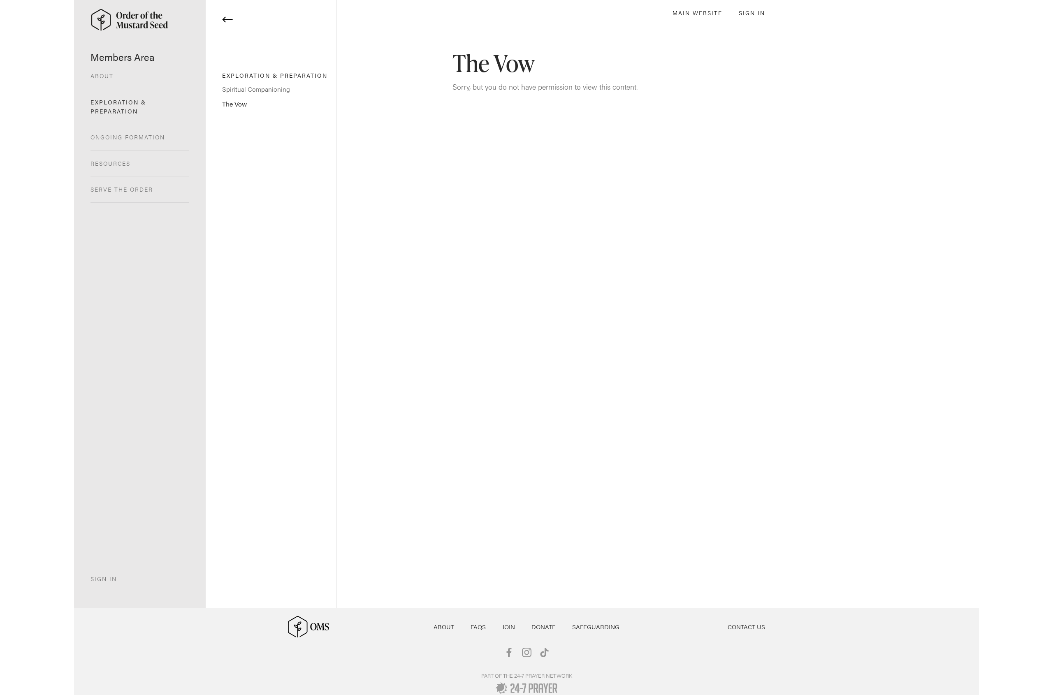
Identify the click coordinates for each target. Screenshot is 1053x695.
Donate (543, 626)
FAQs (478, 626)
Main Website (697, 13)
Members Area (122, 57)
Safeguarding (595, 626)
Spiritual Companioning (256, 89)
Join (508, 626)
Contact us (746, 626)
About (444, 626)
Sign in (752, 13)
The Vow (234, 104)
